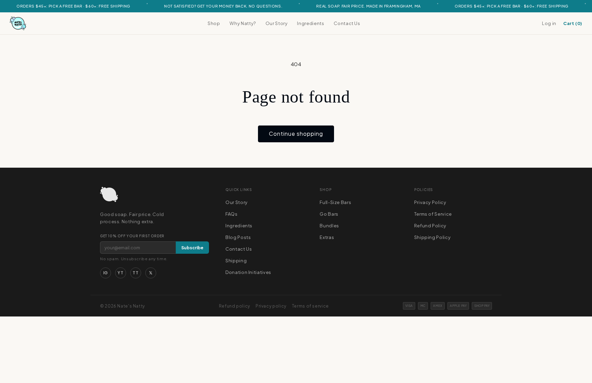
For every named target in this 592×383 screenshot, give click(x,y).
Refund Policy (430, 225)
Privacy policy (271, 306)
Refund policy (234, 306)
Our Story (277, 23)
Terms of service (310, 306)
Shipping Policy (432, 237)
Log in (549, 23)
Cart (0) (572, 23)
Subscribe (192, 247)
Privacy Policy (430, 202)
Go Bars (329, 214)
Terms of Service (433, 214)
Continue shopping (296, 133)
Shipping (236, 260)
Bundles (329, 225)
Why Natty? (243, 23)
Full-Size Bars (335, 202)
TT (135, 272)
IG (105, 272)
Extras (327, 237)
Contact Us (347, 23)
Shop (214, 23)
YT (120, 272)
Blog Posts (238, 237)
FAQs (231, 214)
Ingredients (310, 23)
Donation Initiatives (248, 272)
